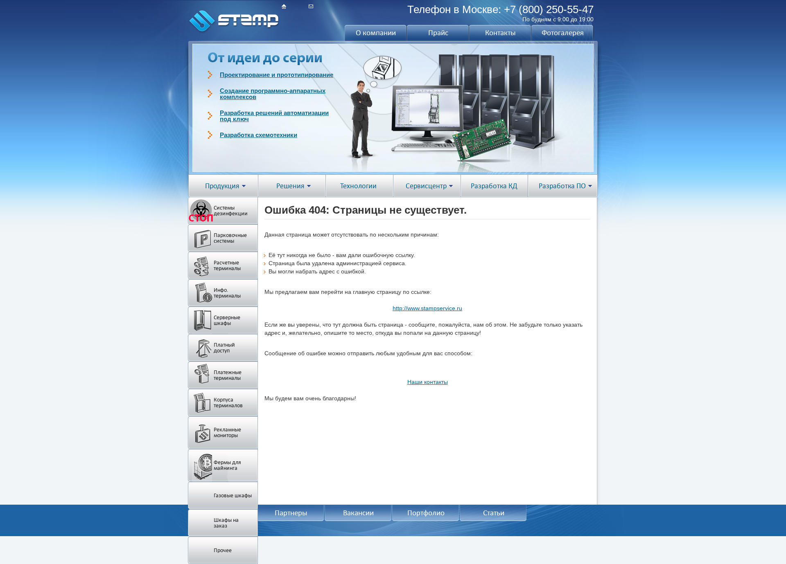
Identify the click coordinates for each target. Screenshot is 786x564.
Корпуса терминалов (228, 402)
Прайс (438, 33)
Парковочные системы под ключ (270, 74)
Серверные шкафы (227, 320)
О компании (376, 33)
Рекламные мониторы (227, 432)
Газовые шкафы (233, 495)
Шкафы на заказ (226, 523)
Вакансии (358, 513)
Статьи (493, 513)
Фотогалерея (563, 33)
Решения (290, 186)
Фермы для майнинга (227, 465)
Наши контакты (427, 382)
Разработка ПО (562, 186)
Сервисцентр (426, 186)
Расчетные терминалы (227, 265)
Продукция (222, 186)
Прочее (223, 550)
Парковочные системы (230, 238)
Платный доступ (224, 348)
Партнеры (291, 513)
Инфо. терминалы (227, 293)
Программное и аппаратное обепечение (279, 90)
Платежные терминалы (228, 375)
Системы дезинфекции (231, 211)
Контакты (500, 33)
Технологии (358, 186)
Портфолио (426, 513)
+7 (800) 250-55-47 (549, 9)
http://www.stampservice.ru (427, 308)
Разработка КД (494, 186)
